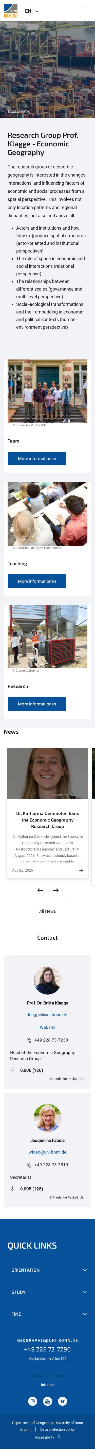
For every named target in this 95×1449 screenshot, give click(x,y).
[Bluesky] (62, 1402)
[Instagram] (32, 1402)
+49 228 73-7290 (47, 1349)
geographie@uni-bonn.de (47, 1340)
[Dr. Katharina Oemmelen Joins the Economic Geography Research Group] (81, 870)
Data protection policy (57, 1429)
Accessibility (44, 1437)
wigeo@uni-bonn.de (47, 1152)
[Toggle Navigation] (83, 10)
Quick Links (32, 1245)
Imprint (26, 1429)
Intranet (47, 1385)
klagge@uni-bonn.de (47, 1014)
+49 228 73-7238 (51, 1040)
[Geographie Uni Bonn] (10, 11)
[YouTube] (47, 1402)
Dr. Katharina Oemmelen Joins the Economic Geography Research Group (47, 819)
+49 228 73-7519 (51, 1164)
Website (47, 1027)
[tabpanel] (47, 69)
